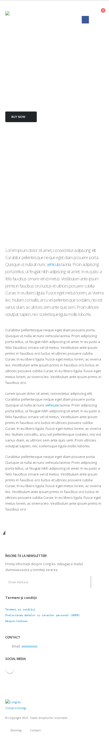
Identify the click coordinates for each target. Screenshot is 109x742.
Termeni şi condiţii (20, 609)
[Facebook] (85, 19)
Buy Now (18, 117)
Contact (35, 730)
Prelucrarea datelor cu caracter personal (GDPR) (42, 615)
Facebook (10, 669)
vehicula (53, 264)
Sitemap (16, 730)
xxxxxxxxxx (29, 646)
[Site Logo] (25, 16)
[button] (99, 9)
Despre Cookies (16, 621)
